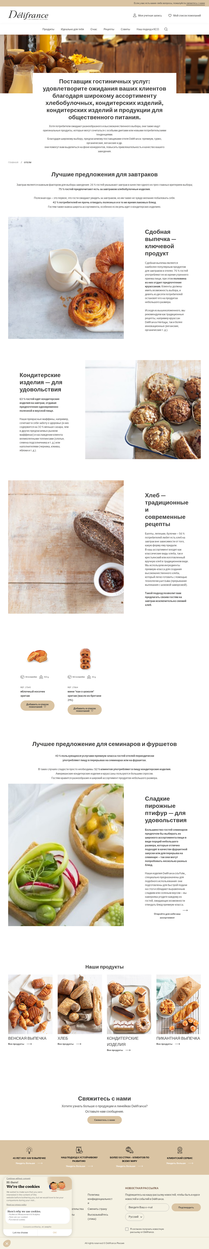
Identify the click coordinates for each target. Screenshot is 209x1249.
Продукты (48, 29)
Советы (125, 29)
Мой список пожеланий (187, 15)
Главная (13, 162)
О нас (93, 29)
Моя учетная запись (150, 15)
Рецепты (109, 29)
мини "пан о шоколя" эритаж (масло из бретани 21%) (84, 696)
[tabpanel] (37, 675)
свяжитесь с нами (195, 3)
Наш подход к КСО (148, 29)
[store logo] (28, 15)
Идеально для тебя (72, 29)
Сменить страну (97, 1209)
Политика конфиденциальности (100, 1199)
